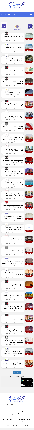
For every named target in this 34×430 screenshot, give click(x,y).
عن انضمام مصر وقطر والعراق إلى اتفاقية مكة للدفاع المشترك (14, 150)
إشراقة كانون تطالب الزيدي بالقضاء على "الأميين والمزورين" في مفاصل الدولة (13, 217)
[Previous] (4, 26)
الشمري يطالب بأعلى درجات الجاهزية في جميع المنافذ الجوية (13, 363)
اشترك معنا (14, 422)
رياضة (24, 414)
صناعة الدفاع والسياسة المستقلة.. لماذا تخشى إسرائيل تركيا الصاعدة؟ (13, 206)
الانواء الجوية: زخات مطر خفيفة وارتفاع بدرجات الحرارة (13, 48)
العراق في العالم (15, 411)
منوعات (20, 414)
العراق (22, 411)
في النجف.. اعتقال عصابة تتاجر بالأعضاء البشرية (13, 104)
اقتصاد (7, 411)
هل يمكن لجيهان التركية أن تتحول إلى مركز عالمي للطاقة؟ (13, 183)
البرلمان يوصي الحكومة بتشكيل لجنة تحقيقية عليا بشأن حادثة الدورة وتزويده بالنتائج (13, 307)
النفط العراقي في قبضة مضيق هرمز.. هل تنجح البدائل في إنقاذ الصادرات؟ (13, 93)
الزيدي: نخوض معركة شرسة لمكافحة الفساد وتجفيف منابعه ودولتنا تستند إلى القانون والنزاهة (13, 352)
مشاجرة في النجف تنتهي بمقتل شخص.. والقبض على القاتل (13, 318)
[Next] (30, 26)
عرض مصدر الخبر (10, 40)
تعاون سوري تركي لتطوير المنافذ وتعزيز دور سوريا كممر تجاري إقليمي (13, 240)
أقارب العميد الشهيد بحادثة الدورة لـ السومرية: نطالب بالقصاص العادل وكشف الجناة (12, 330)
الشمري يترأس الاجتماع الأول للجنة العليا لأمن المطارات (13, 273)
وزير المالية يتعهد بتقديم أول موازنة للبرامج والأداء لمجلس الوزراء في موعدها (12, 262)
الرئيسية (28, 411)
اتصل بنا (21, 422)
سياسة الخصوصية (19, 419)
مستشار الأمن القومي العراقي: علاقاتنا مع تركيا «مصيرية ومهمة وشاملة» (13, 195)
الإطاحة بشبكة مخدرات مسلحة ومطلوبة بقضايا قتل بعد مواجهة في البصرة (13, 296)
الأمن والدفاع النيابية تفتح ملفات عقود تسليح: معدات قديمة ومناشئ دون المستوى (13, 172)
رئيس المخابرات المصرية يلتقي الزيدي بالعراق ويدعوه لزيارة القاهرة (14, 341)
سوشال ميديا (13, 414)
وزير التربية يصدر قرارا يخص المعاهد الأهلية (14, 71)
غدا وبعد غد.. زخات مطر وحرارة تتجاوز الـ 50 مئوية (13, 37)
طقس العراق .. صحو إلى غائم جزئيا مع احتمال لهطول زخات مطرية (14, 59)
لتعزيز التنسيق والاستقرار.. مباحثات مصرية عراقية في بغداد (13, 251)
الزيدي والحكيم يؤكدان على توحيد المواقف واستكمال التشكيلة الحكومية (13, 116)
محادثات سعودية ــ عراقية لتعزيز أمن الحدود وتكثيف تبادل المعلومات (14, 228)
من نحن (28, 419)
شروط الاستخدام (8, 419)
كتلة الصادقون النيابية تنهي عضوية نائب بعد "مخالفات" (13, 82)
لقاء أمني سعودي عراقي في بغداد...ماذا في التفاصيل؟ (13, 127)
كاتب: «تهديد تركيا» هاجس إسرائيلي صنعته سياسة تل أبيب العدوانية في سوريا (13, 138)
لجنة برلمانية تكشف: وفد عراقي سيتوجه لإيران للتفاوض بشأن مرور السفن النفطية (13, 161)
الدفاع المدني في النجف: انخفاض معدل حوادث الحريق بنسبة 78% (13, 285)
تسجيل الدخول (4, 14)
